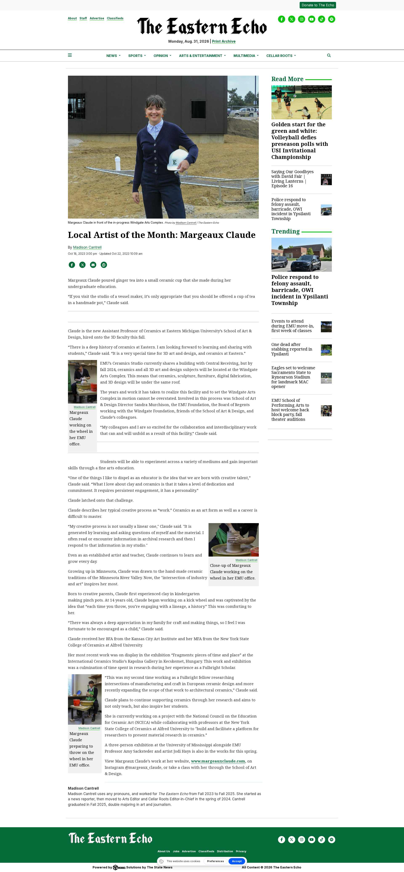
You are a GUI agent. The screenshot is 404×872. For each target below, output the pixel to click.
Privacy (241, 851)
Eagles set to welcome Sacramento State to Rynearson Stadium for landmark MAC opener (293, 377)
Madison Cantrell (186, 222)
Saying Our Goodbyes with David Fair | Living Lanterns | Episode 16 (292, 179)
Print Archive (224, 41)
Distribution (225, 851)
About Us (164, 851)
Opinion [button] (161, 56)
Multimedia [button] (245, 56)
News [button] (112, 56)
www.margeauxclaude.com (218, 761)
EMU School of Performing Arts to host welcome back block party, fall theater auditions (290, 409)
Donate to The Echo (318, 5)
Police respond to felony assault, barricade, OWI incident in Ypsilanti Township (291, 209)
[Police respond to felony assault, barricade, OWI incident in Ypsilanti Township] (301, 255)
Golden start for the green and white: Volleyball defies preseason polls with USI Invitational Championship (299, 140)
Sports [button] (135, 56)
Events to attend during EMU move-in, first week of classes (292, 325)
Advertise (97, 18)
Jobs (176, 851)
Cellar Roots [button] (279, 56)
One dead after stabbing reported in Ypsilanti (291, 349)
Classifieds (115, 18)
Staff (83, 18)
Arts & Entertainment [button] (201, 56)
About (72, 18)
